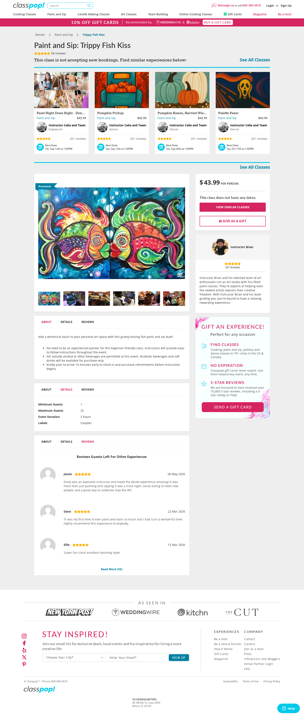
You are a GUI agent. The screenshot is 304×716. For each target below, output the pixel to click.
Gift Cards (234, 14)
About (46, 322)
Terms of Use (251, 681)
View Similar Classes (232, 207)
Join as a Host (253, 649)
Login (270, 5)
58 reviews (58, 53)
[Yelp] (24, 650)
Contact (249, 639)
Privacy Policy (271, 681)
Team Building (158, 14)
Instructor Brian (242, 247)
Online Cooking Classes (195, 14)
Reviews (87, 322)
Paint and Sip (56, 14)
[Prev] (49, 233)
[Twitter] (24, 657)
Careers (249, 644)
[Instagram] (24, 636)
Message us (226, 5)
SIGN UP (179, 657)
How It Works (223, 649)
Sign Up (286, 5)
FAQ (247, 669)
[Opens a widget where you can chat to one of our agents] (288, 709)
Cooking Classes (24, 14)
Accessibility (230, 681)
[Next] (174, 233)
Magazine (260, 14)
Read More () (111, 569)
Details (66, 322)
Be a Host (285, 14)
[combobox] (74, 657)
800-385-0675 (251, 5)
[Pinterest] (24, 664)
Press (248, 654)
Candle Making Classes (94, 14)
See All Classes (255, 60)
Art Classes (128, 14)
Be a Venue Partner (228, 644)
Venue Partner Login (258, 664)
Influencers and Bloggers (262, 659)
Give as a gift (234, 221)
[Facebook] (24, 643)
